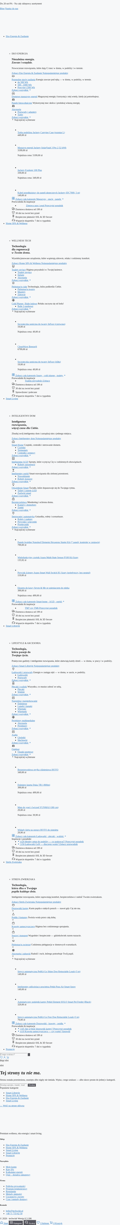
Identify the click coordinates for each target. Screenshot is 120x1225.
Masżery (21, 292)
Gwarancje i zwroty (15, 1196)
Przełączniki (23, 524)
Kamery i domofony (27, 505)
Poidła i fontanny (20, 917)
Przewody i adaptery (27, 112)
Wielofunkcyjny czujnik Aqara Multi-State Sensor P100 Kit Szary (48, 557)
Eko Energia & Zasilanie (17, 36)
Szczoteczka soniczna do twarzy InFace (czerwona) (41, 324)
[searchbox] (13, 1054)
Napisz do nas (11, 8)
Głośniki (21, 737)
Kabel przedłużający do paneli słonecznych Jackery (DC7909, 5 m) (49, 192)
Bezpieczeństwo (19, 502)
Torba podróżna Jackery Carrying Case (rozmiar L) (41, 132)
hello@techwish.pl (14, 1211)
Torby (20, 114)
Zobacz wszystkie (20, 90)
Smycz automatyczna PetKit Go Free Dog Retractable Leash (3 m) (48, 1017)
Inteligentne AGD (20, 462)
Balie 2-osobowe (25, 306)
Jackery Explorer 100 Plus (30, 170)
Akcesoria (16, 109)
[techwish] (60, 31)
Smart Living (12, 398)
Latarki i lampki (25, 706)
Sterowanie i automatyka (23, 516)
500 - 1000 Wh (25, 85)
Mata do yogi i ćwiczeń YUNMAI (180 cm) (38, 807)
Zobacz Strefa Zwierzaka (24, 902)
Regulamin (11, 1191)
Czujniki (21, 447)
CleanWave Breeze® (27, 346)
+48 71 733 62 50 (14, 1213)
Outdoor (15, 749)
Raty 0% (10, 1169)
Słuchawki (22, 740)
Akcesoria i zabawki (21, 953)
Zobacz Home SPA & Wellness (26, 263)
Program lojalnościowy (16, 1189)
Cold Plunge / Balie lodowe (24, 303)
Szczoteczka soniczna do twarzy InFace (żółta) (39, 362)
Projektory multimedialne (23, 720)
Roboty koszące (25, 479)
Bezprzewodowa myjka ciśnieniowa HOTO (38, 769)
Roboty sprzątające (26, 464)
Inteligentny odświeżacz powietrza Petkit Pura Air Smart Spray (47, 986)
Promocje (10, 1049)
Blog (2, 8)
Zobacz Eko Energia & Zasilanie (27, 73)
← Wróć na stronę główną (12, 1105)
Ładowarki (23, 675)
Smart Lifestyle (13, 626)
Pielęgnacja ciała (19, 286)
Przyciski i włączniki (27, 522)
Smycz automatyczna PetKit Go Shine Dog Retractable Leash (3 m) (49, 971)
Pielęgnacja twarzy (26, 289)
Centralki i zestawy (26, 453)
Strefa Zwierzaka (14, 862)
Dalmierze (22, 703)
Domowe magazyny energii (24, 96)
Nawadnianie (24, 476)
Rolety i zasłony (25, 519)
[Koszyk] (7, 1058)
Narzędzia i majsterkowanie (24, 701)
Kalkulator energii (14, 1172)
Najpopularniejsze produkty (55, 73)
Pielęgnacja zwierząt (21, 944)
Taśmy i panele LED (27, 490)
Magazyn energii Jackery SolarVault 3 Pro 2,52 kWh (42, 147)
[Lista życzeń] (1, 1058)
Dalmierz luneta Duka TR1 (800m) (34, 785)
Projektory (22, 726)
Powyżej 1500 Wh (26, 87)
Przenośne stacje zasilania (23, 79)
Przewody (22, 677)
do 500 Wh (23, 82)
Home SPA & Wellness (16, 223)
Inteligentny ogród (20, 473)
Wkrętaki (22, 709)
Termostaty (23, 450)
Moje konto (11, 1167)
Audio (15, 735)
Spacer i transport (20, 935)
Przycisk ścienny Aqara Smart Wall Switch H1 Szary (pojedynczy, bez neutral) (54, 572)
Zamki (21, 507)
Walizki (21, 692)
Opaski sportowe (25, 752)
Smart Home (17, 445)
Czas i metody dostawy (16, 1199)
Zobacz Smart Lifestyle (23, 666)
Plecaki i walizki (19, 686)
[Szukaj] (29, 1054)
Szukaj (32, 1085)
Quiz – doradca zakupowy (18, 1175)
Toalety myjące (19, 269)
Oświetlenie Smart (20, 488)
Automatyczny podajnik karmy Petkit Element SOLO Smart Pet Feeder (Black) (54, 1002)
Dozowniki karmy (20, 908)
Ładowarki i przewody (22, 672)
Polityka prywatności (15, 1186)
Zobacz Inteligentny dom (23, 438)
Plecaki (21, 689)
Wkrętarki (22, 711)
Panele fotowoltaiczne (22, 103)
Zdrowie (21, 294)
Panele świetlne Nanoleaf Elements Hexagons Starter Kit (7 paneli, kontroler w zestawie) (59, 542)
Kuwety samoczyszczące (23, 926)
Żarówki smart (24, 493)
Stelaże (21, 275)
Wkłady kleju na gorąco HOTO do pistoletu (38, 830)
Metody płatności (14, 1194)
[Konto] (4, 1058)
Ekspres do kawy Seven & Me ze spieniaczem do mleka (43, 588)
